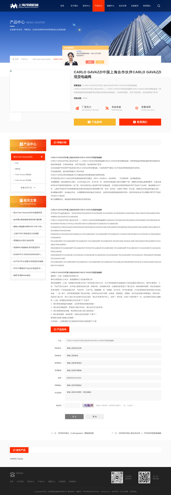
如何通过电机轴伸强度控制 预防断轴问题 (29, 220)
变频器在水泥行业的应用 (23, 240)
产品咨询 (97, 122)
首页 (62, 6)
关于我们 (74, 6)
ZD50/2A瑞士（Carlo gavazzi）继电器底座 (76, 433)
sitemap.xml (105, 491)
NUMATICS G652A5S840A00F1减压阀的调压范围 (29, 254)
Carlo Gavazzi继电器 (23, 174)
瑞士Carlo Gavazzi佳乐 (42, 59)
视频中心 (110, 6)
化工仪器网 (124, 491)
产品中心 (98, 6)
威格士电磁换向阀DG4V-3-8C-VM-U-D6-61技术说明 (29, 227)
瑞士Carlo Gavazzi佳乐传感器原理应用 (29, 213)
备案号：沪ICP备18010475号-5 (87, 491)
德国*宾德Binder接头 (22, 275)
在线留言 (135, 6)
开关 (17, 163)
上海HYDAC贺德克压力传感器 (26, 233)
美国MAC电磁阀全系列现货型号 (26, 247)
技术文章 (122, 6)
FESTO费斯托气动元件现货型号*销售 (29, 268)
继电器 (17, 169)
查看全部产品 (26, 188)
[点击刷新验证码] (88, 405)
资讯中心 (86, 6)
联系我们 (147, 6)
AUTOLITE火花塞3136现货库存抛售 (28, 261)
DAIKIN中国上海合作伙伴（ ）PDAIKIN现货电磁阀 (140, 433)
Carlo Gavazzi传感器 (23, 180)
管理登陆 (133, 491)
